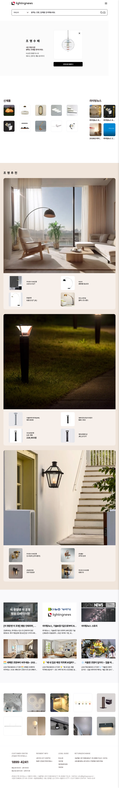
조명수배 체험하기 (68, 64)
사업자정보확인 (38, 778)
